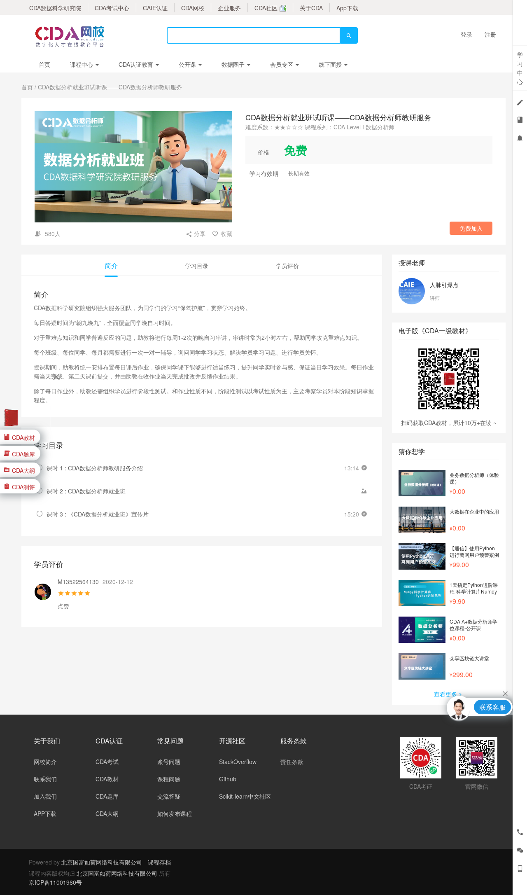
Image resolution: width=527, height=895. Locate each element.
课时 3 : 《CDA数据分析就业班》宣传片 (98, 514)
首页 (44, 64)
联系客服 (492, 707)
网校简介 (45, 761)
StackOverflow (238, 761)
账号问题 (168, 761)
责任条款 (291, 761)
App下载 (347, 8)
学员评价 (287, 266)
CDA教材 (107, 779)
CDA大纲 (107, 813)
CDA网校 (192, 8)
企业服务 (229, 8)
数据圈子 (234, 64)
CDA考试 (107, 761)
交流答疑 (168, 796)
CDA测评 (23, 486)
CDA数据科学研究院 (55, 8)
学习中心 (520, 68)
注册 (490, 34)
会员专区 (282, 64)
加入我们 (45, 796)
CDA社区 (265, 8)
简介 (111, 265)
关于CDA (311, 8)
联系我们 (45, 779)
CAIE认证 (155, 8)
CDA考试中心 (112, 8)
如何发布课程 (174, 813)
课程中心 (82, 64)
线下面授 (331, 64)
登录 (466, 34)
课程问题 (168, 779)
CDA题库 (107, 796)
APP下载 (45, 813)
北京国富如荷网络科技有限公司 (101, 862)
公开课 (188, 64)
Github (227, 779)
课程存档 (159, 862)
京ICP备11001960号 (55, 882)
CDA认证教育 (137, 64)
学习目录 (196, 266)
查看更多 (445, 694)
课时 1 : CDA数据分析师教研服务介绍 (95, 468)
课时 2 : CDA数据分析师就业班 (86, 491)
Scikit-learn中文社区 (245, 796)
